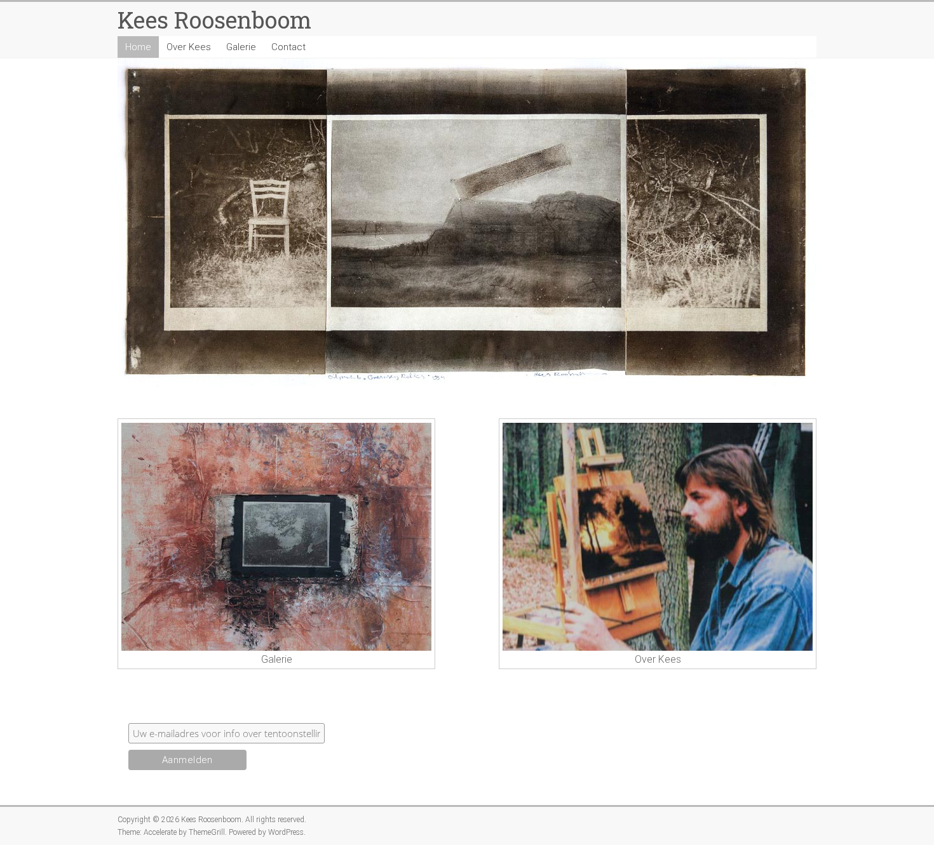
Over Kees (188, 47)
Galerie (241, 47)
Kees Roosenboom (214, 19)
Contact (288, 47)
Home (138, 47)
